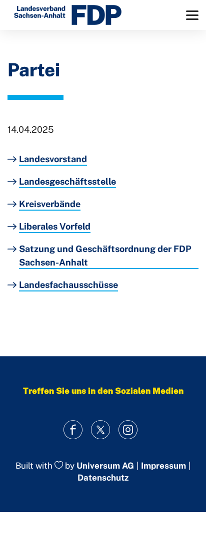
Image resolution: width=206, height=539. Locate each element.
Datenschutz (103, 477)
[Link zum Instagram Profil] (128, 430)
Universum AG (105, 466)
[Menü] (192, 15)
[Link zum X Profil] (101, 430)
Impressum (163, 466)
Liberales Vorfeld (54, 226)
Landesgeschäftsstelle (67, 181)
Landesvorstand (53, 159)
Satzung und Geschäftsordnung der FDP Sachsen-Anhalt (105, 256)
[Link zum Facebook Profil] (73, 430)
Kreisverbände (49, 204)
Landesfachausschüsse (68, 284)
